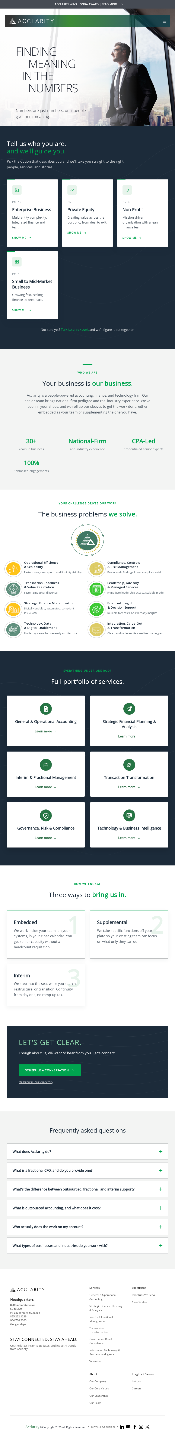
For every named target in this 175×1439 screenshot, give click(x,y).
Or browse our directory (36, 1082)
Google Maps (18, 1324)
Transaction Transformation (98, 1330)
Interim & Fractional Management (101, 1319)
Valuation (95, 1361)
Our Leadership (98, 1396)
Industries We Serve (144, 1295)
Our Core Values (99, 1388)
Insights (136, 1381)
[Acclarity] (31, 21)
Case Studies (139, 1302)
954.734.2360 (18, 1320)
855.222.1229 (18, 1316)
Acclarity (32, 1426)
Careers (136, 1388)
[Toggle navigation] (164, 21)
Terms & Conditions (103, 1427)
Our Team (95, 1403)
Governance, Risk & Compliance (100, 1341)
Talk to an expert (75, 329)
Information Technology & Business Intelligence (104, 1352)
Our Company (97, 1381)
